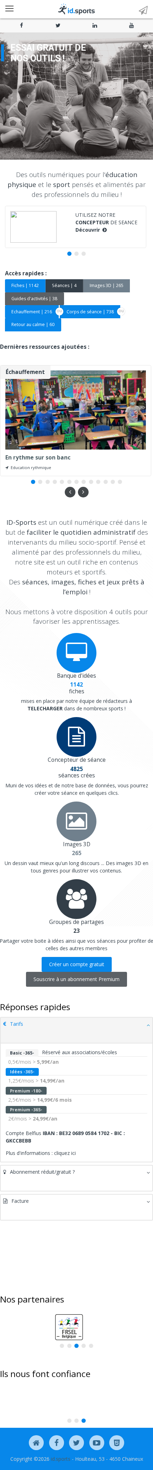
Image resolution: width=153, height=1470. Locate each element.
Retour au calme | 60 (32, 324)
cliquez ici (65, 1153)
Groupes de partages (76, 922)
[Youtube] (131, 25)
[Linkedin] (94, 25)
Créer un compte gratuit (76, 964)
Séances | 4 (64, 285)
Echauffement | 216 (31, 312)
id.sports (60, 1458)
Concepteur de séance (77, 760)
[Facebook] (21, 25)
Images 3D (76, 844)
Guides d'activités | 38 (34, 299)
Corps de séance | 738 (90, 312)
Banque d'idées (76, 675)
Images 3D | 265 (106, 285)
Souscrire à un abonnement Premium (76, 979)
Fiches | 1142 (25, 285)
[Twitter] (58, 25)
